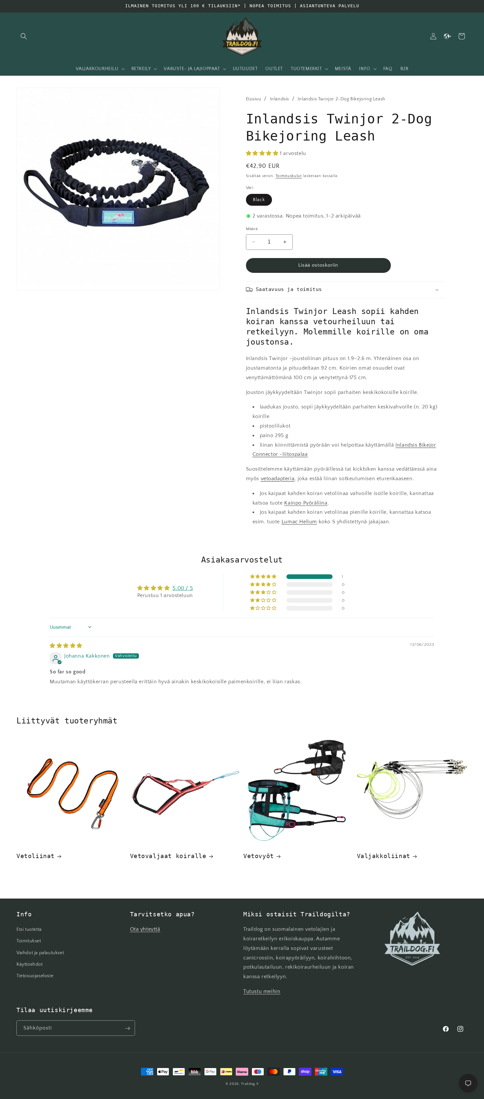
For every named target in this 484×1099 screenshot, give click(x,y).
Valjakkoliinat (383, 855)
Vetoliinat (35, 855)
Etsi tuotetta (29, 929)
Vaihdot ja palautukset (40, 952)
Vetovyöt (258, 855)
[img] (66, 646)
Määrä (252, 228)
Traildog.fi (249, 1084)
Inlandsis (279, 99)
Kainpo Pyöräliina (305, 503)
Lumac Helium (299, 522)
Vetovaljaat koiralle (168, 855)
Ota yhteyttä (145, 929)
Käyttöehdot (29, 964)
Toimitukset (28, 941)
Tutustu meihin (261, 991)
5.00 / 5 (183, 588)
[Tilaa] (127, 1028)
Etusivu (253, 99)
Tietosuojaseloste (34, 976)
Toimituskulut (289, 176)
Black (259, 199)
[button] (23, 36)
